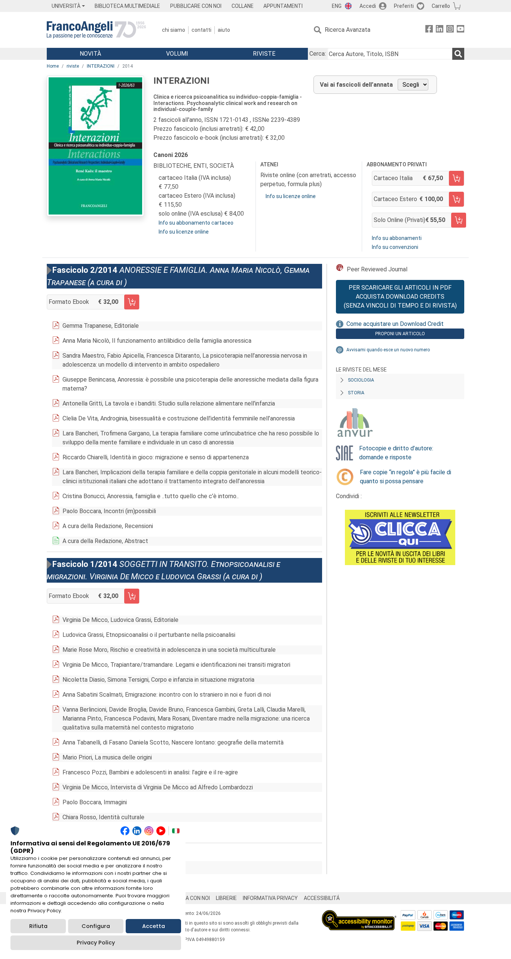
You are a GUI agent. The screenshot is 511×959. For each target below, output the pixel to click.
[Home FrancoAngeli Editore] (96, 30)
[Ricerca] (458, 54)
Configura (96, 926)
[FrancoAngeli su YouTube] (460, 30)
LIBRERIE (226, 898)
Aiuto (224, 30)
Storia (356, 392)
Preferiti (404, 6)
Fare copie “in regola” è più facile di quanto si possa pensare (405, 477)
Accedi (367, 6)
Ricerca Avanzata (347, 29)
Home (53, 66)
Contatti (201, 30)
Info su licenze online (184, 232)
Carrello (441, 6)
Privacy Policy (96, 942)
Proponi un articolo (400, 333)
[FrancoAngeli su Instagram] (450, 30)
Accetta (153, 926)
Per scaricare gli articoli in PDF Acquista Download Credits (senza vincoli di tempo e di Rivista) (400, 296)
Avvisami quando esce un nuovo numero (388, 349)
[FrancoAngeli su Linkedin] (439, 30)
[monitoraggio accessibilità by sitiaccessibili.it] (359, 914)
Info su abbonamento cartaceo (196, 223)
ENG (337, 6)
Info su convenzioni (395, 247)
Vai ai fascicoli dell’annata (356, 84)
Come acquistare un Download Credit (395, 323)
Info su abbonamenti (397, 238)
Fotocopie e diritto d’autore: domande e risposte (396, 453)
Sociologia (361, 380)
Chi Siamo (173, 30)
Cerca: (317, 53)
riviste (73, 66)
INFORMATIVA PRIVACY (270, 898)
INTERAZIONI (100, 66)
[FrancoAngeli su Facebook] (429, 30)
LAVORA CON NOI (189, 898)
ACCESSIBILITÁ (322, 898)
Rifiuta (38, 926)
